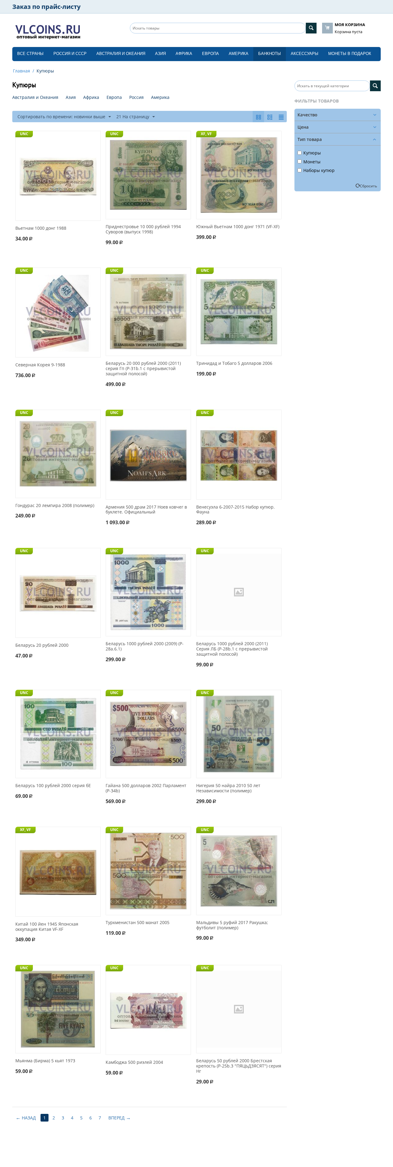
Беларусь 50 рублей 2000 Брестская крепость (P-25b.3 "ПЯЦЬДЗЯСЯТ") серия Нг (238, 1066)
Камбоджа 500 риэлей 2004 (134, 1062)
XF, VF (206, 133)
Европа (210, 53)
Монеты (312, 162)
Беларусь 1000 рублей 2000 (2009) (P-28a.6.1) (145, 646)
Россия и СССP (70, 53)
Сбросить (368, 185)
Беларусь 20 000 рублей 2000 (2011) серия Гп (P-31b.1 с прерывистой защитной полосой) (143, 368)
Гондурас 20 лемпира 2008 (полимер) (54, 505)
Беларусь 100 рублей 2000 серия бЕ (53, 785)
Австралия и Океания (120, 53)
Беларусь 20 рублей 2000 (41, 645)
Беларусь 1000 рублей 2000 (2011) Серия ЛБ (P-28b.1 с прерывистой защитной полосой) (232, 649)
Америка (238, 53)
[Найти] (311, 28)
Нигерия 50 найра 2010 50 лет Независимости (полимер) (228, 788)
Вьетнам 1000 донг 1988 (40, 228)
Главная (21, 71)
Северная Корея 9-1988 (40, 365)
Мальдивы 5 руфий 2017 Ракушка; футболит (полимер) (232, 925)
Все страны (30, 53)
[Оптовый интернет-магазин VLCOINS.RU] (47, 30)
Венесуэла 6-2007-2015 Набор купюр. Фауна (235, 510)
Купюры (312, 153)
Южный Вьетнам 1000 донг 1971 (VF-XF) (237, 226)
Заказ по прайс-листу (46, 6)
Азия (160, 53)
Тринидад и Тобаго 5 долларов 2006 (234, 363)
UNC (24, 133)
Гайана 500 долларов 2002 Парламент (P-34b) (146, 788)
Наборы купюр (319, 170)
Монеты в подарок (349, 53)
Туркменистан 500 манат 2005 (137, 922)
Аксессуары (304, 53)
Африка (184, 53)
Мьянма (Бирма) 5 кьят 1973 (45, 1061)
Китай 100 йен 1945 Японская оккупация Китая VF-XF (46, 927)
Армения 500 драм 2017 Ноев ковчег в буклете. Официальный (146, 510)
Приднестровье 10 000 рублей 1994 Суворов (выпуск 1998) (143, 229)
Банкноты (269, 53)
